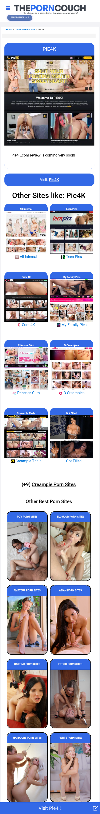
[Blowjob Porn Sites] (70, 551)
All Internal (26, 209)
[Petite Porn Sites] (70, 772)
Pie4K (54, 179)
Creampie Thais (26, 413)
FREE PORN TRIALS (20, 17)
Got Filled (71, 413)
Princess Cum (26, 345)
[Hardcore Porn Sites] (27, 772)
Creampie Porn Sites (25, 29)
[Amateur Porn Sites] (27, 625)
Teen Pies (71, 209)
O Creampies (71, 345)
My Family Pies (71, 277)
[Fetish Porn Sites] (70, 699)
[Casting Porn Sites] (27, 699)
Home (9, 29)
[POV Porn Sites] (27, 551)
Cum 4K (26, 277)
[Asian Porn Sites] (70, 625)
